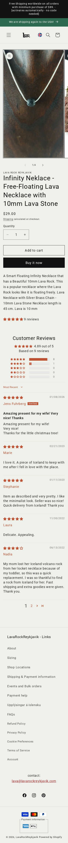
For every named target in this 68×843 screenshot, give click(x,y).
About (11, 648)
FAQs (11, 714)
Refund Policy (16, 723)
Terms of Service (18, 750)
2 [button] (32, 606)
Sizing (11, 658)
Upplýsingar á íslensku (24, 705)
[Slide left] (25, 165)
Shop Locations (18, 667)
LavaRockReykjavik (27, 837)
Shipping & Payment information (31, 677)
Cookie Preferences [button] (20, 741)
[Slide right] (43, 165)
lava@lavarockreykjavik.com (34, 781)
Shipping (8, 219)
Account (12, 759)
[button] (9, 35)
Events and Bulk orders (24, 686)
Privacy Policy (16, 732)
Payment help (17, 695)
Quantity (9, 226)
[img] (13, 397)
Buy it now (34, 263)
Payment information (33, 819)
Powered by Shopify (50, 837)
